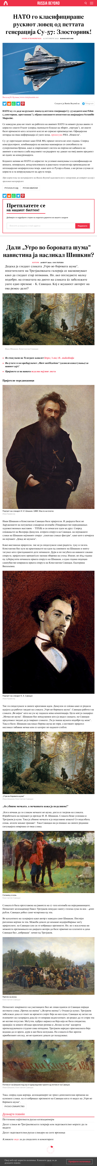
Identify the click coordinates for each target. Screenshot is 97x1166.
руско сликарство (15, 1106)
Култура (35, 263)
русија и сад (11, 188)
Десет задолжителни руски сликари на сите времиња (34, 1132)
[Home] (6, 3)
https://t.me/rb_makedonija (59, 358)
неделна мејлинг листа (43, 371)
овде (16, 1139)
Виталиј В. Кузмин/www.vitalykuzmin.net (21, 97)
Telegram (89, 104)
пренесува (56, 135)
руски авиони (30, 188)
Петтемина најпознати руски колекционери (28, 1119)
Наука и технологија (31, 38)
